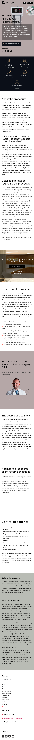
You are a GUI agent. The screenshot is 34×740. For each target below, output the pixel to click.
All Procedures (6, 691)
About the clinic (6, 693)
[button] (24, 3)
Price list (4, 695)
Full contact (6, 725)
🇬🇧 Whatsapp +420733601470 (12, 718)
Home (3, 689)
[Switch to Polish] (6, 706)
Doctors (4, 702)
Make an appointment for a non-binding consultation (16, 399)
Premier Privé (6, 700)
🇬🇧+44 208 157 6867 (9, 714)
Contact (4, 704)
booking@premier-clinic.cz (11, 722)
